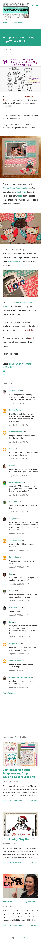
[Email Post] (4, 371)
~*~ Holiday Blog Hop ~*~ (19, 839)
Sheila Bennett (15, 660)
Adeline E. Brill (15, 391)
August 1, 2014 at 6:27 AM (19, 550)
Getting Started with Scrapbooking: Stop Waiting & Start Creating (19, 773)
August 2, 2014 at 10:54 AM (20, 637)
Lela (11, 622)
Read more (34, 800)
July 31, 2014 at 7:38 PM (18, 442)
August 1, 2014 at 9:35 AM (19, 567)
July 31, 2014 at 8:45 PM (18, 476)
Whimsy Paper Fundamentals (15, 188)
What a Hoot (8, 367)
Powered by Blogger (22, 938)
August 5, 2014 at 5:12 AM (19, 670)
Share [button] (5, 374)
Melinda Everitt (15, 410)
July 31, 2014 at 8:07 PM (18, 459)
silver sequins (14, 261)
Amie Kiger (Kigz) (16, 482)
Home (5, 23)
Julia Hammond (15, 540)
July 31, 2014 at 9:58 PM (18, 495)
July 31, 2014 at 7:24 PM (18, 425)
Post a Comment (9, 693)
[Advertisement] (20, 715)
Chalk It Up (21, 192)
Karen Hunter (14, 608)
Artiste (20, 196)
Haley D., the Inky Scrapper (19, 677)
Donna (11, 591)
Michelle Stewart (15, 432)
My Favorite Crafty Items (19, 901)
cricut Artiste (25, 364)
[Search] (32, 4)
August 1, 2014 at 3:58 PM (19, 601)
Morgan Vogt (14, 644)
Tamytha (12, 519)
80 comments (15, 863)
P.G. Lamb (13, 502)
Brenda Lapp (14, 557)
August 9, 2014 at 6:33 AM (19, 687)
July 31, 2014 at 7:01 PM (18, 403)
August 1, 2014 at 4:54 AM (19, 533)
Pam (11, 574)
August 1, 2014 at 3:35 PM (19, 584)
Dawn (11, 466)
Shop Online (17, 23)
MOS (11, 449)
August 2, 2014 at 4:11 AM (19, 615)
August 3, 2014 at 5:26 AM (19, 654)
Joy (31, 338)
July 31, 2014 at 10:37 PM (19, 512)
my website (28, 330)
